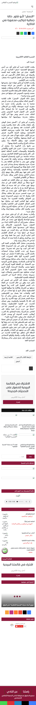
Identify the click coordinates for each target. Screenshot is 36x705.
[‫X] (29, 33)
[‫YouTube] (20, 612)
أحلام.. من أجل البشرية (28, 533)
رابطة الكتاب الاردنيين (23, 357)
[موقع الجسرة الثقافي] (9, 2)
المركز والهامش (30, 514)
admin (30, 552)
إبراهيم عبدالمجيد (27, 516)
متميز (24, 11)
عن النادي (12, 691)
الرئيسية (30, 11)
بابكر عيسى (28, 535)
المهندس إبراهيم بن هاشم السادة (22, 524)
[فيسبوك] (32, 33)
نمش (17, 361)
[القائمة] (32, 6)
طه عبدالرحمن (27, 543)
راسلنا (26, 691)
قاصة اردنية (8, 357)
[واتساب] (21, 33)
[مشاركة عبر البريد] (18, 33)
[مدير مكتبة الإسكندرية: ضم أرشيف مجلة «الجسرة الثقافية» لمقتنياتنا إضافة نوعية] (27, 418)
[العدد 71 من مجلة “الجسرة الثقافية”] (9, 438)
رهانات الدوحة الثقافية (28, 540)
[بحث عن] (4, 6)
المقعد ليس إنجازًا (30, 521)
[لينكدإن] (25, 33)
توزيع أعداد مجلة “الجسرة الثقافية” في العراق (18, 605)
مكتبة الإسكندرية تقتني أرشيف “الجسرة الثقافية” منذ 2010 (27, 446)
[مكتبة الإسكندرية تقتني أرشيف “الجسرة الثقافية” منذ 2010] (27, 438)
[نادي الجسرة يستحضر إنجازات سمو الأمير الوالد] (9, 418)
